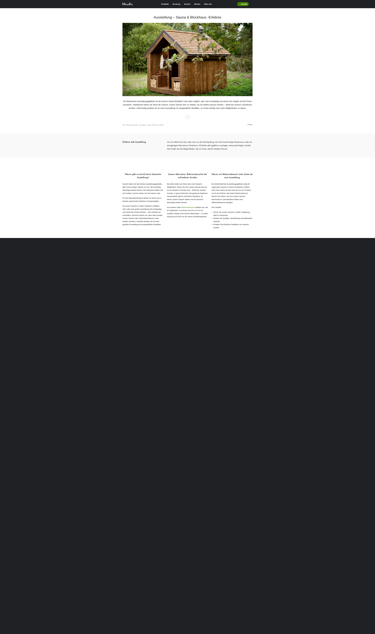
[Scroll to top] (371, 626)
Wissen (197, 4)
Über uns (208, 4)
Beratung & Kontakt (132, 125)
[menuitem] (165, 4)
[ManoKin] (127, 4)
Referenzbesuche (188, 207)
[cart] (252, 4)
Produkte (165, 4)
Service (187, 4)
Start (123, 125)
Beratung (176, 4)
